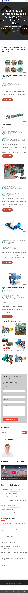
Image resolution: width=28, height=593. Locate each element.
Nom (4, 389)
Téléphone (5, 399)
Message (5, 405)
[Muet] (23, 478)
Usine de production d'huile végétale (10, 512)
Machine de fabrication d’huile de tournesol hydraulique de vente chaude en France (14, 553)
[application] (14, 472)
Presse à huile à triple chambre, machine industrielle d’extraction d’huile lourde (13, 535)
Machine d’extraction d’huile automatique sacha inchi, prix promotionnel (13, 547)
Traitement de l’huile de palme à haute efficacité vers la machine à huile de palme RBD (13, 541)
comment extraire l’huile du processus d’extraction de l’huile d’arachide (13, 559)
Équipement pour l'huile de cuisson (9, 493)
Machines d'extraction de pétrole (8, 505)
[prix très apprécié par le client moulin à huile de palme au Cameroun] (7, 344)
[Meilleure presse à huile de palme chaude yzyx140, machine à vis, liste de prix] (20, 344)
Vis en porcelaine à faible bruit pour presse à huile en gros (13, 524)
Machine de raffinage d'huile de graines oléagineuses (17, 501)
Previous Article (5, 369)
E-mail (5, 394)
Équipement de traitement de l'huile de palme (12, 489)
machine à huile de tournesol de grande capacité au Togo (13, 530)
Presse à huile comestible (7, 509)
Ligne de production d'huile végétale (9, 496)
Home (5, 26)
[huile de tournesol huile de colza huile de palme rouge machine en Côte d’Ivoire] (7, 329)
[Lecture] (2, 478)
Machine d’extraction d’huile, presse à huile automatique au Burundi (14, 565)
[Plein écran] (25, 478)
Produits (11, 26)
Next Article (24, 369)
